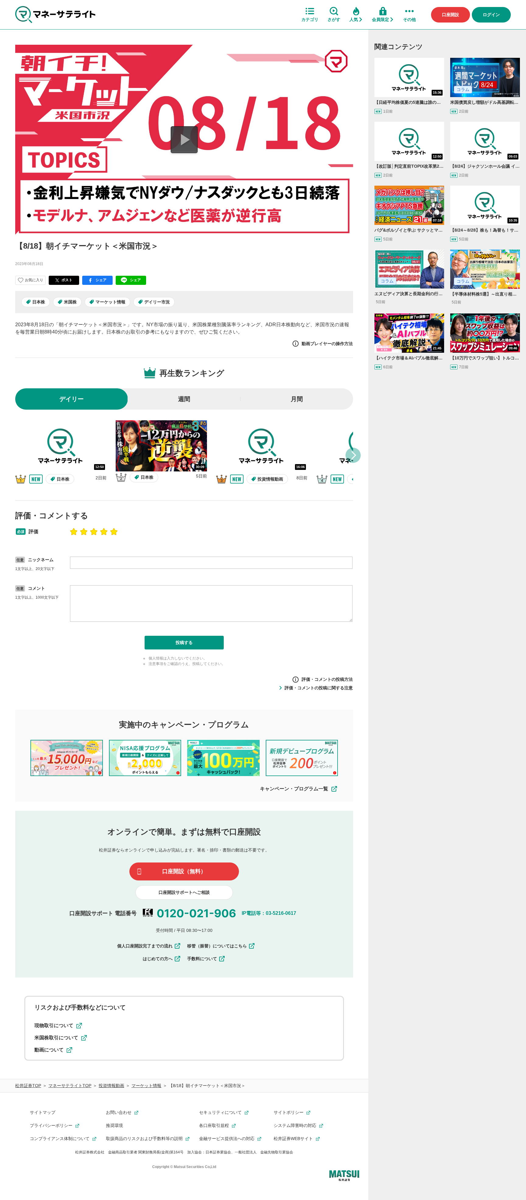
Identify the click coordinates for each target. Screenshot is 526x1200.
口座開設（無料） (184, 871)
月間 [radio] (297, 399)
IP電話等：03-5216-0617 (269, 913)
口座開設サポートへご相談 (184, 892)
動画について (49, 1049)
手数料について (202, 958)
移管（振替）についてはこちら (217, 945)
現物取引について (53, 1025)
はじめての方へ (158, 958)
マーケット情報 (110, 301)
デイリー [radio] (71, 399)
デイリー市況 (157, 301)
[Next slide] (353, 455)
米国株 (70, 301)
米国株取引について (56, 1037)
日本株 (38, 301)
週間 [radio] (184, 399)
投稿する (184, 642)
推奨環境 (114, 1125)
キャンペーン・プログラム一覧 (294, 788)
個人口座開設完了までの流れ (145, 945)
